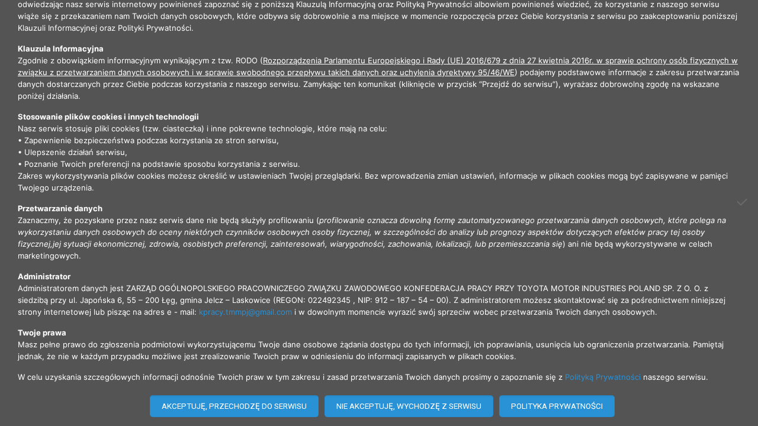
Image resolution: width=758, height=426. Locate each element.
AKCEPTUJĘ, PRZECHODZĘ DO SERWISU (234, 406)
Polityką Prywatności (603, 377)
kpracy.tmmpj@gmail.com (245, 312)
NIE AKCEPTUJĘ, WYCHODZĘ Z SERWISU (408, 406)
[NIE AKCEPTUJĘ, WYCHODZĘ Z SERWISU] (743, 202)
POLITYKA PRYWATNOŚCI (557, 406)
